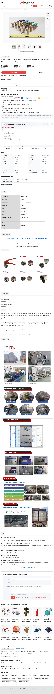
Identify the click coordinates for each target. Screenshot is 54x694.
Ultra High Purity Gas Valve (6, 651)
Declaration (41, 688)
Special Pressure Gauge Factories (9, 681)
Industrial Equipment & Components (11, 9)
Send (13, 597)
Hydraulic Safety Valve (7, 668)
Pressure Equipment (15, 675)
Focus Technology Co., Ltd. (18, 688)
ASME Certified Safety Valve (33, 668)
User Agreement (34, 688)
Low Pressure (34, 675)
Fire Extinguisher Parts (6, 656)
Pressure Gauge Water (44, 675)
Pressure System (25, 675)
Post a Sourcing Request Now (39, 597)
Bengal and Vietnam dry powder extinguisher (7, 653)
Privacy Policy (46, 688)
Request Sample (22, 75)
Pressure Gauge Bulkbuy (24, 681)
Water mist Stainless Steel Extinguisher (46, 651)
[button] (48, 148)
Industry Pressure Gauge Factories (25, 678)
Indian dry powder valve (19, 653)
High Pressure (5, 675)
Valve (20, 9)
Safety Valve (25, 9)
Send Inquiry (14, 72)
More (2, 684)
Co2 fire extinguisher (31, 651)
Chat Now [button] (41, 72)
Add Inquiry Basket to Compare (27, 51)
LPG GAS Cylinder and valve (33, 653)
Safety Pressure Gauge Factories (41, 678)
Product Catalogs (20, 648)
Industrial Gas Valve (44, 653)
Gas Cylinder (16, 656)
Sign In (3, 139)
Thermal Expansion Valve (19, 668)
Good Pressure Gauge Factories (8, 678)
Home (2, 9)
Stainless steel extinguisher (19, 651)
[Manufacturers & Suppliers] (27, 2)
